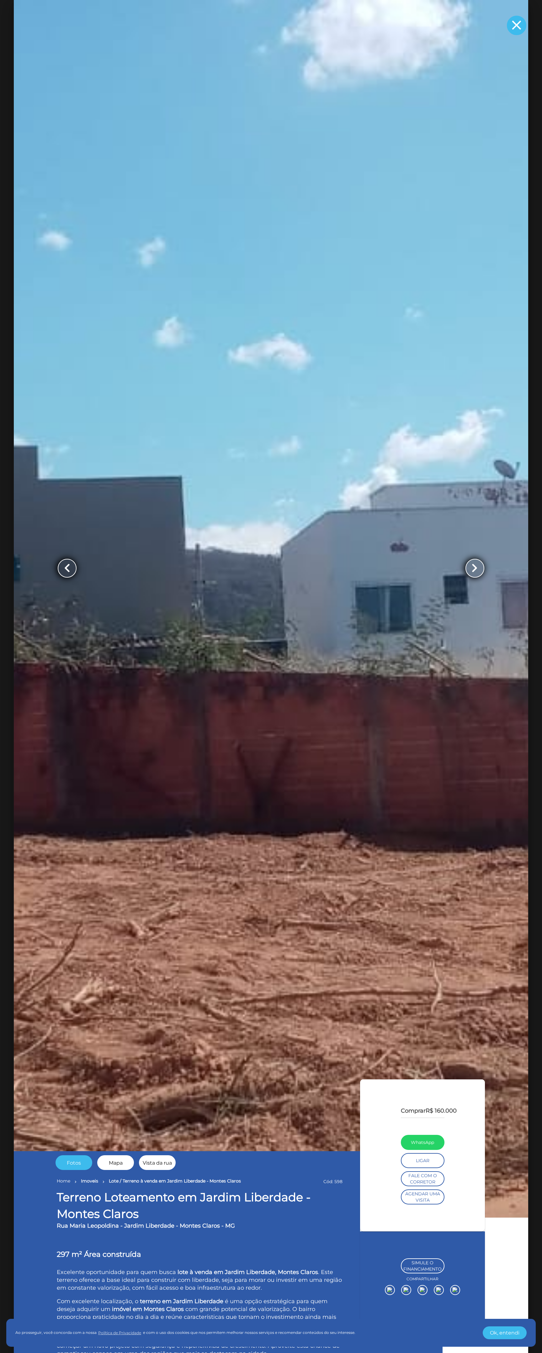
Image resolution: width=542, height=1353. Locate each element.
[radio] (73, 1162)
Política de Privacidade (119, 1332)
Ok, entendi (504, 1333)
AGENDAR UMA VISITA (422, 1267)
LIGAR (422, 1231)
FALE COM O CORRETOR (422, 1249)
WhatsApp (422, 1213)
